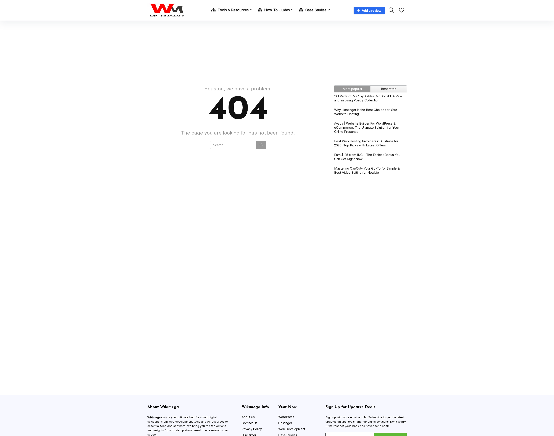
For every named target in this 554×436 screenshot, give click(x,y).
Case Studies (315, 10)
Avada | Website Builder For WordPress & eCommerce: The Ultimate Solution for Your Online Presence (366, 127)
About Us (248, 417)
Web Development (291, 429)
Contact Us (249, 423)
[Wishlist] (401, 10)
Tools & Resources (233, 10)
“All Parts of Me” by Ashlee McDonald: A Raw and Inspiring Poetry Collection (368, 98)
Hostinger (285, 423)
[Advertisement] (277, 51)
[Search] (261, 145)
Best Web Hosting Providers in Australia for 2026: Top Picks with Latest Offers (366, 143)
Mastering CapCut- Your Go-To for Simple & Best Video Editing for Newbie (367, 170)
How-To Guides (276, 10)
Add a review (371, 10)
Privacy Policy (252, 429)
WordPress (286, 417)
